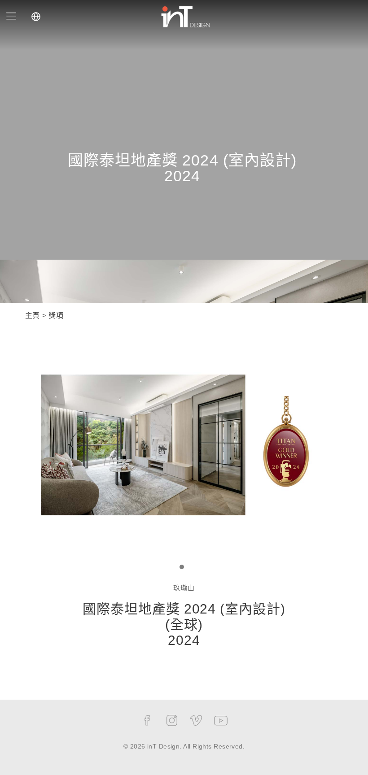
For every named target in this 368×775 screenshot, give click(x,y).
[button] (181, 567)
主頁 (32, 315)
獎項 (55, 315)
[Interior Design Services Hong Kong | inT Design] (185, 16)
